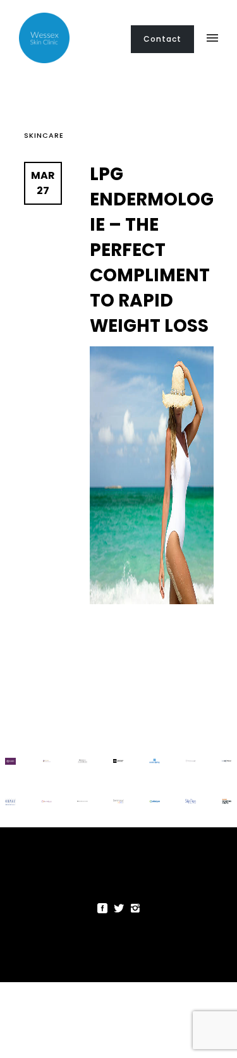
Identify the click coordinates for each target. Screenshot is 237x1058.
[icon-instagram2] (135, 908)
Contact (162, 38)
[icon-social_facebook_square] (105, 908)
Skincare (44, 135)
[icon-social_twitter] (122, 908)
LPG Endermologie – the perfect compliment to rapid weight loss (152, 250)
